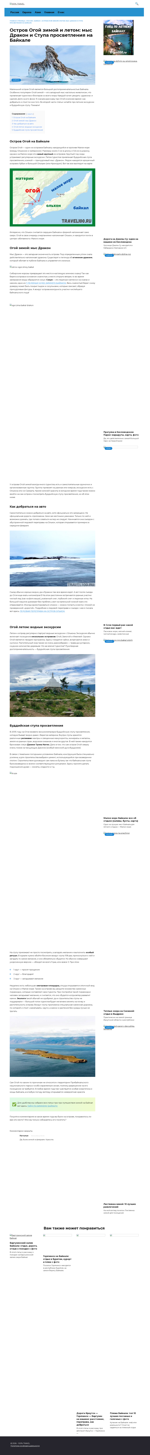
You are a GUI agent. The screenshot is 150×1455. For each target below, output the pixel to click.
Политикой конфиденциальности (17, 4)
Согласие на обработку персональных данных (113, 2)
